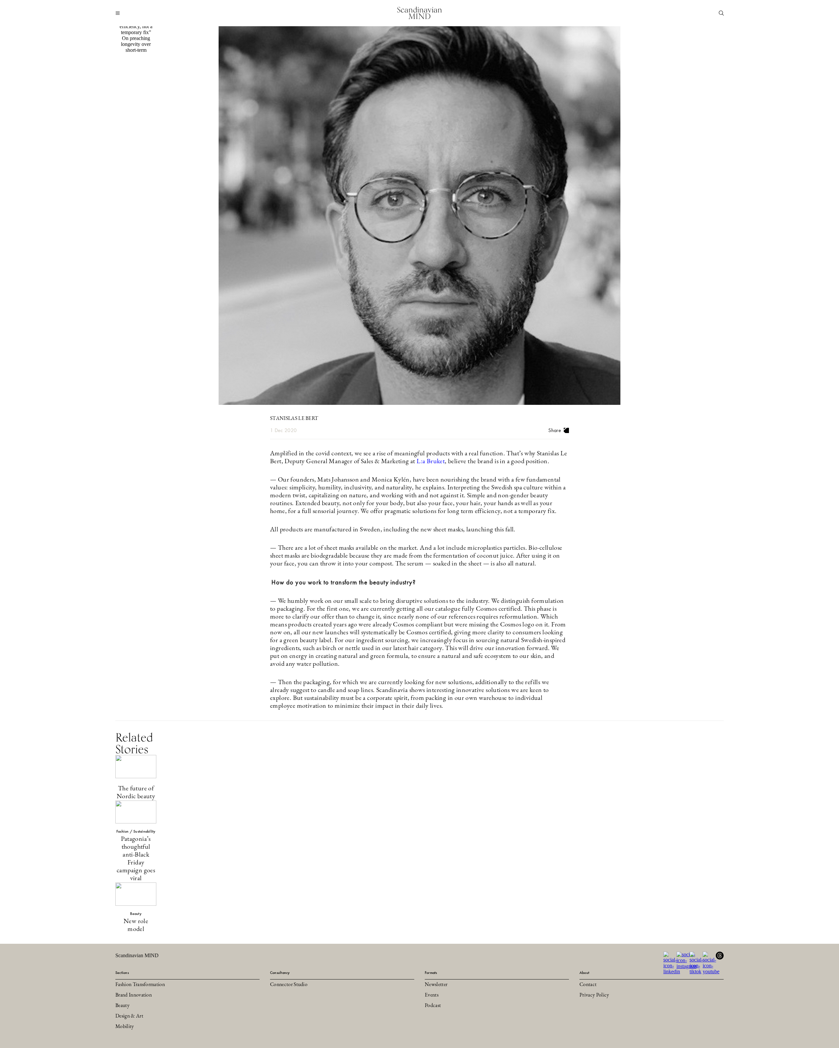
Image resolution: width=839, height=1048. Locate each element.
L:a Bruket (431, 461)
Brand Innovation (133, 995)
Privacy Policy (594, 995)
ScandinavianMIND (419, 13)
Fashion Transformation (140, 984)
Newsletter (436, 984)
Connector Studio (288, 984)
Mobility (124, 1026)
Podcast (433, 1005)
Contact (587, 984)
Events (432, 995)
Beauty (122, 1005)
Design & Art (129, 1016)
